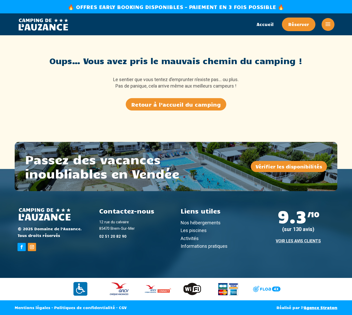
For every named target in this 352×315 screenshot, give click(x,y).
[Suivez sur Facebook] (22, 247)
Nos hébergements (201, 222)
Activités (190, 238)
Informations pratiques (204, 246)
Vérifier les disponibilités (289, 166)
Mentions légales (32, 307)
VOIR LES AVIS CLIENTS (298, 241)
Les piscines (194, 230)
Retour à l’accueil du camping (176, 104)
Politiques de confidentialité (84, 307)
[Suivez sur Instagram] (32, 247)
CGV (123, 307)
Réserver (298, 24)
